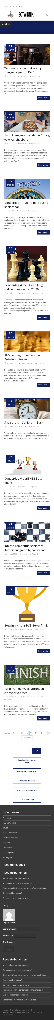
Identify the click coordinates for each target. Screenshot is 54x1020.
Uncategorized (25, 293)
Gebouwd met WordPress (12, 1012)
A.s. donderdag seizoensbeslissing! (17, 883)
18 (36, 733)
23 (49, 733)
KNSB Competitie (26, 363)
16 (27, 733)
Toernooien (23, 76)
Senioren (23, 143)
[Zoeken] (36, 751)
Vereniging (7, 857)
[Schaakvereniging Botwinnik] (20, 14)
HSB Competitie (26, 629)
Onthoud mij (9, 942)
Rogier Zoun (36, 76)
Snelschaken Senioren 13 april (24, 422)
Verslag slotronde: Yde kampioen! (16, 878)
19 (41, 733)
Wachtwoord (8, 936)
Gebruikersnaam (10, 929)
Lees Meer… (43, 98)
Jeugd (5, 828)
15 (22, 733)
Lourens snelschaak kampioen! (15, 995)
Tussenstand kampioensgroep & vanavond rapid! (23, 990)
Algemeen (7, 818)
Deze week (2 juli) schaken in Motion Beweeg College (24, 888)
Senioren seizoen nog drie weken (16, 898)
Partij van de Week (29, 697)
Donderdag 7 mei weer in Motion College (19, 1000)
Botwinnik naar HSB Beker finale (26, 625)
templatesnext (8, 1015)
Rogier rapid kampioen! (12, 893)
